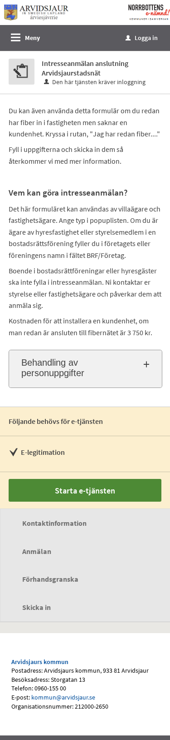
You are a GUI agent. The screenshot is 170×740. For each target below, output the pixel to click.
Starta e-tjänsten (85, 490)
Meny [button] (32, 38)
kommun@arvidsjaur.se (63, 697)
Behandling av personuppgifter (52, 367)
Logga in (142, 38)
